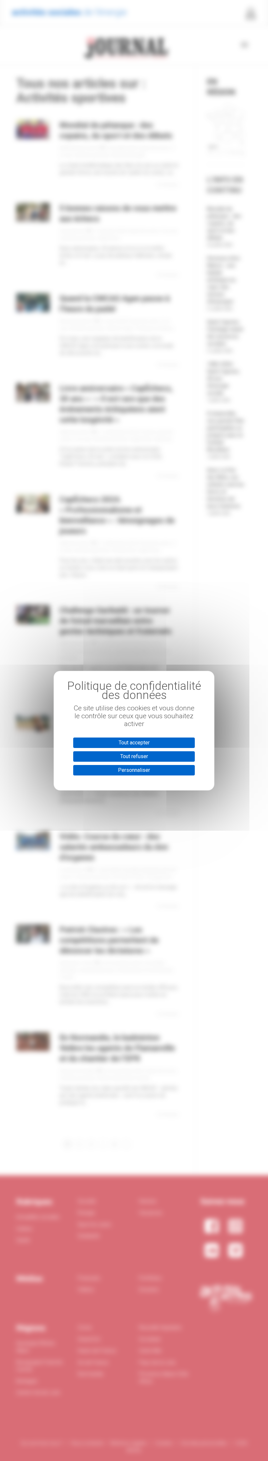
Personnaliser (134, 770)
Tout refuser (134, 756)
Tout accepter (134, 742)
